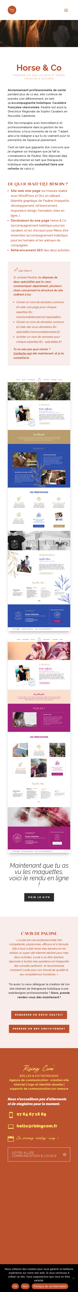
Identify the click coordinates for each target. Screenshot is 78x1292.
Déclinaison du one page (30, 220)
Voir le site (39, 897)
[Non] (73, 1278)
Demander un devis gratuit (39, 1015)
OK (15, 1286)
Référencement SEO (27, 250)
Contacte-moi (22, 353)
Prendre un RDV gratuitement (39, 1029)
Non (25, 1286)
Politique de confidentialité (50, 1286)
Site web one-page (26, 191)
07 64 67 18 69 (31, 1114)
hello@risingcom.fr (37, 1125)
